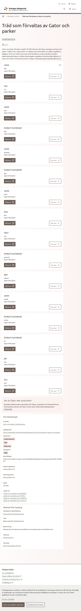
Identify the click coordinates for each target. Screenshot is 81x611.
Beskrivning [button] (7, 527)
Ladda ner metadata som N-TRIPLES (15, 498)
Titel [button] (4, 518)
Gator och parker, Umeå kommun (14, 424)
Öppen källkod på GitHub (11, 576)
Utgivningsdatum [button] (9, 466)
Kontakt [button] (6, 421)
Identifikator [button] (7, 456)
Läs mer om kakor (8, 599)
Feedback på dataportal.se (12, 579)
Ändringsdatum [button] (8, 475)
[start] (3, 16)
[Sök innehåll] (64, 9)
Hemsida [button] (6, 543)
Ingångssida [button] (7, 430)
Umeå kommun (8, 39)
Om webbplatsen (8, 573)
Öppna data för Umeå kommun (13, 514)
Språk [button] (5, 483)
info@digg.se (7, 582)
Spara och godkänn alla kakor (13, 605)
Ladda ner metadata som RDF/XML (14, 493)
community (8, 409)
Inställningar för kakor (35, 605)
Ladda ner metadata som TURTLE (14, 496)
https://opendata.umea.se (12, 546)
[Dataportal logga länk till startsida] (16, 9)
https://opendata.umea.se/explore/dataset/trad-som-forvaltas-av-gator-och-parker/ (31, 432)
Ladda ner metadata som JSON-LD (14, 501)
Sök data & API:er (13, 16)
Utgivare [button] (6, 535)
